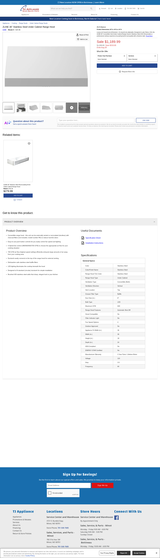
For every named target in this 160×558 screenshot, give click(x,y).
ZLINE (4, 30)
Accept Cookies (139, 553)
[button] (99, 8)
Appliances (25, 14)
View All (84, 107)
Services (74, 14)
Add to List (83, 39)
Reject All (123, 553)
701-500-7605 (63, 528)
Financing (114, 14)
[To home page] (29, 8)
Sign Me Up (103, 485)
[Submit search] (91, 9)
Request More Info (128, 71)
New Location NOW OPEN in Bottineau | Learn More (82, 2)
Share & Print (83, 35)
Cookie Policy (30, 556)
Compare (19, 200)
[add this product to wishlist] (29, 143)
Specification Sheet (93, 238)
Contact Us (135, 14)
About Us (94, 14)
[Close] (156, 553)
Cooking (14, 23)
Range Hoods (23, 23)
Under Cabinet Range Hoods (39, 23)
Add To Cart (127, 65)
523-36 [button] (17, 30)
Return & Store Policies (22, 533)
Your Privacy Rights (107, 553)
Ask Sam (146, 120)
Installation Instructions (94, 243)
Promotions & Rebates (50, 14)
